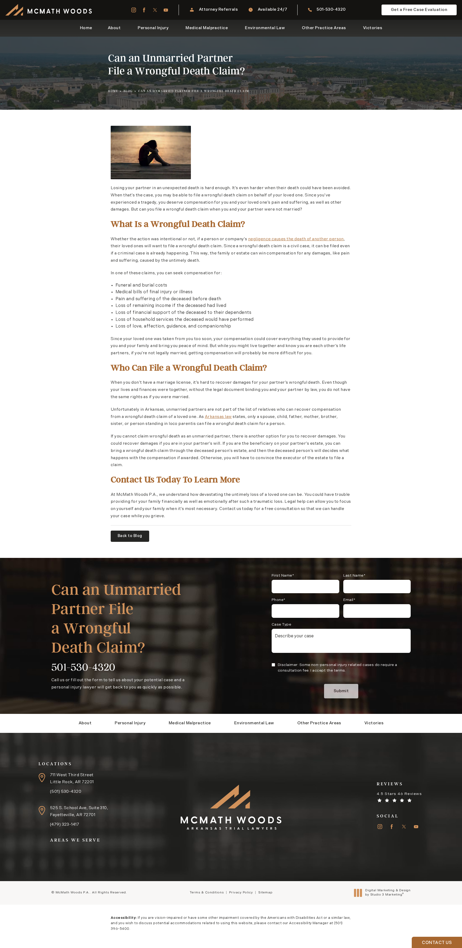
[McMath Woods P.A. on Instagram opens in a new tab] (133, 10)
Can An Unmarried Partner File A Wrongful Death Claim (193, 91)
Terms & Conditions (207, 892)
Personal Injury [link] (153, 28)
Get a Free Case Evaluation (419, 10)
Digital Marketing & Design (388, 893)
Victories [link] (372, 28)
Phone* (279, 600)
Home (113, 91)
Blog (128, 91)
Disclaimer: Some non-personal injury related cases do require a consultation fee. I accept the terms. (337, 668)
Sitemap (265, 892)
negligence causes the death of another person (296, 239)
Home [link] (86, 28)
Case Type (281, 625)
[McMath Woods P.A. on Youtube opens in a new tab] (166, 10)
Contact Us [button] (437, 943)
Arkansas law (218, 417)
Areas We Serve (75, 840)
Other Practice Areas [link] (324, 28)
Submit (341, 691)
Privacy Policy (241, 892)
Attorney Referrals (218, 10)
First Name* (283, 576)
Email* (349, 600)
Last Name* (354, 576)
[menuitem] (133, 10)
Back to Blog (130, 536)
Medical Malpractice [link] (207, 28)
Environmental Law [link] (265, 28)
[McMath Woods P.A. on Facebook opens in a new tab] (144, 10)
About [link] (114, 28)
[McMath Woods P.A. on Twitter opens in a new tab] (155, 10)
